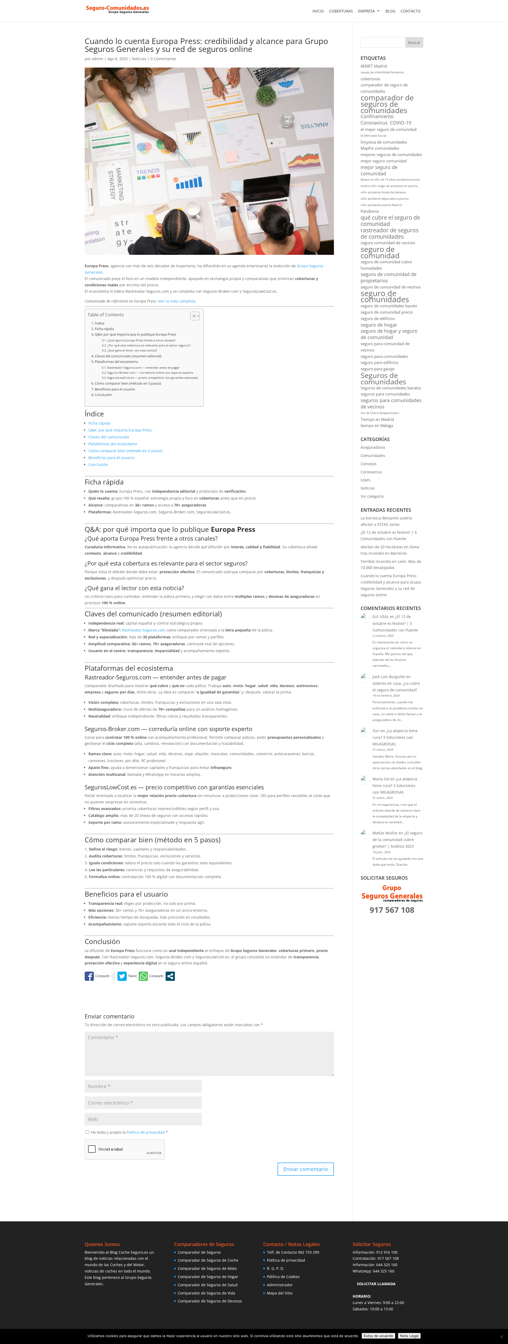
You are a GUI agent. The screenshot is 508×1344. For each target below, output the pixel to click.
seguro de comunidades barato (389, 305)
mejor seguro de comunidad (379, 170)
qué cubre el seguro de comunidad (390, 221)
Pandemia (370, 211)
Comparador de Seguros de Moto (207, 1268)
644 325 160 (386, 1264)
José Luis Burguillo (389, 676)
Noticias (139, 58)
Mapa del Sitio (279, 1293)
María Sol (381, 778)
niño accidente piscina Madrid (381, 205)
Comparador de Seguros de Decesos (210, 1300)
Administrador (280, 1284)
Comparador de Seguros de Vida (206, 1293)
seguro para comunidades (384, 356)
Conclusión (103, 395)
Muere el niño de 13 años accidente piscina (390, 179)
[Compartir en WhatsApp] (151, 976)
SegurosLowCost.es (111, 787)
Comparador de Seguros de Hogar (208, 1276)
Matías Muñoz (385, 832)
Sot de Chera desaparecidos (380, 413)
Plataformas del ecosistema (116, 361)
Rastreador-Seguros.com (143, 630)
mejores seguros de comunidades (391, 154)
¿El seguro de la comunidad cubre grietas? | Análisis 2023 (397, 839)
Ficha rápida (104, 329)
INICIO (318, 11)
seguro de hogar (379, 325)
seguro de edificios (378, 318)
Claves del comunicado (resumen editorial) (128, 356)
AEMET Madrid (374, 66)
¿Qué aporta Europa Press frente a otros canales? (141, 340)
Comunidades (373, 455)
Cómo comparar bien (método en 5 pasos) (128, 383)
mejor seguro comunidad (384, 160)
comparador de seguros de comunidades (387, 104)
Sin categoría (372, 496)
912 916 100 (386, 1252)
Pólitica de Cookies (283, 1276)
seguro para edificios (379, 362)
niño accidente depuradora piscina (385, 199)
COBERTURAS (341, 11)
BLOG (390, 11)
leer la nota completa (176, 301)
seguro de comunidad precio (387, 312)
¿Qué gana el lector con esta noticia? (132, 350)
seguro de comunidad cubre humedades (386, 265)
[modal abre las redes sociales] (170, 976)
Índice (99, 323)
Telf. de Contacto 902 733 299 (293, 1252)
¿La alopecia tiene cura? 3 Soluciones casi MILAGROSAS (395, 737)
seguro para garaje (377, 368)
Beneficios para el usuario (115, 389)
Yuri (376, 730)
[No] (501, 1336)
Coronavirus (374, 123)
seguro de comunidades (385, 296)
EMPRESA (366, 11)
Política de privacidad (146, 1132)
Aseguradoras (373, 447)
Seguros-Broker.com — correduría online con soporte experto (150, 373)
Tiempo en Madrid (377, 419)
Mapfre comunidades (380, 148)
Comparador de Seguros (199, 1252)
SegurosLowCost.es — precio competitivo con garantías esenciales (152, 378)
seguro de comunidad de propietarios (388, 277)
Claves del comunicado (108, 436)
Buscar (414, 42)
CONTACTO (411, 11)
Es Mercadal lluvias (374, 135)
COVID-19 (400, 123)
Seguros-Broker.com (112, 729)
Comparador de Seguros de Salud (208, 1284)
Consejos (369, 463)
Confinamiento (377, 116)
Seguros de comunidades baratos (391, 387)
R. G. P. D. (275, 1268)
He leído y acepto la (129, 1132)
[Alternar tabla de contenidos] (192, 316)
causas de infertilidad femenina (382, 72)
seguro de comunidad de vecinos (391, 287)
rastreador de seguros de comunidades (390, 233)
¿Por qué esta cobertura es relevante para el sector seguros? (148, 345)
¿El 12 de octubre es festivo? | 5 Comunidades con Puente (395, 623)
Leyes (365, 479)
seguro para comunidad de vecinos (385, 347)
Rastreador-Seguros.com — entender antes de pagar (143, 368)
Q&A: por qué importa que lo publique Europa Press (135, 334)
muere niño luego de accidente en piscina (389, 186)
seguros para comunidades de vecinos (391, 403)
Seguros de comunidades (383, 378)
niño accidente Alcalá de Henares (383, 192)
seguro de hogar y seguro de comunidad (389, 334)
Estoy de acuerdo (378, 1336)
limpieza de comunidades (384, 142)
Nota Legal (409, 1336)
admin (97, 58)
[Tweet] (127, 976)
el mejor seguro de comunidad (388, 129)
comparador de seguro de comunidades (384, 88)
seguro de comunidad (380, 252)
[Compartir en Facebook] (97, 976)
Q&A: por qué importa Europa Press (120, 430)
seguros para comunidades (385, 394)
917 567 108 (388, 1258)
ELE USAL (381, 616)
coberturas (370, 78)
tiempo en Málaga (377, 425)
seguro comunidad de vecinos (388, 242)
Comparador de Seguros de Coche (208, 1260)
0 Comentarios (163, 58)
